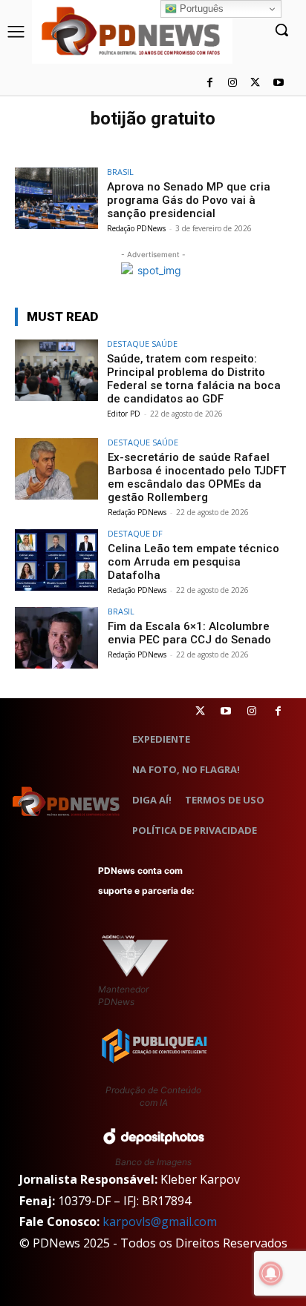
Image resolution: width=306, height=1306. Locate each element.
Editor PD (123, 413)
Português (200, 8)
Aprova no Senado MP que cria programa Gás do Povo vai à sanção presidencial (188, 200)
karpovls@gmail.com (159, 1221)
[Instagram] (232, 83)
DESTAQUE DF (135, 533)
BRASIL (120, 172)
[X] (255, 83)
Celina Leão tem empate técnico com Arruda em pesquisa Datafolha (193, 562)
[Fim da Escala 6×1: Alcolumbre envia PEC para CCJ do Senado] (56, 638)
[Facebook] (209, 83)
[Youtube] (278, 83)
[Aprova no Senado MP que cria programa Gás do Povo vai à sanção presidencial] (56, 199)
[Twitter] (200, 711)
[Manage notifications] (271, 1273)
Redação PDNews (136, 228)
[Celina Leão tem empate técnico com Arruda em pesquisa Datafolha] (56, 560)
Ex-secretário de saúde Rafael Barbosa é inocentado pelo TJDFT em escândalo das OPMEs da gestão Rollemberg (197, 477)
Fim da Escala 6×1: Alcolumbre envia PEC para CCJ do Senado (189, 633)
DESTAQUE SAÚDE (142, 343)
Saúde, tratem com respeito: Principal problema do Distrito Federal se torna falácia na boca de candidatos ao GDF (194, 378)
